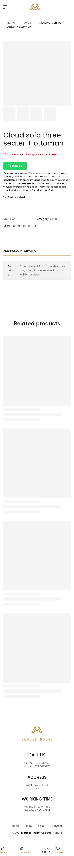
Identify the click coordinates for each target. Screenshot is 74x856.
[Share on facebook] (14, 226)
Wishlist (60, 852)
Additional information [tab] (20, 250)
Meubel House (30, 832)
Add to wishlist (16, 197)
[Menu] (5, 7)
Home (11, 23)
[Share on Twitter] (19, 226)
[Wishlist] (58, 848)
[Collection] (21, 848)
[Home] (2, 848)
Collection (24, 852)
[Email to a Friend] (34, 226)
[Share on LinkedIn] (24, 226)
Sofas (27, 23)
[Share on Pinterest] (29, 226)
